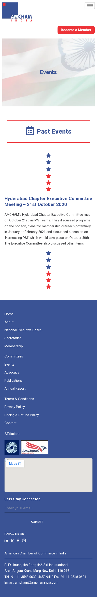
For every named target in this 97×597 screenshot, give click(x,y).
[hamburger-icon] (90, 5)
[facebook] (18, 541)
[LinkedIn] (6, 541)
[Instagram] (24, 541)
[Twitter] (12, 541)
